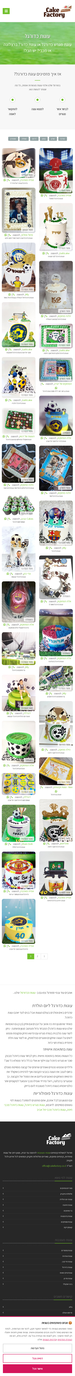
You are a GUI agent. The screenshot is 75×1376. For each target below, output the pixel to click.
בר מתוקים (68, 1210)
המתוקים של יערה (56, 370)
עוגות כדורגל (67, 1267)
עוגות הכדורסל (27, 993)
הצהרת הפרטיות (65, 1339)
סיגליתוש (56, 821)
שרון (53, 138)
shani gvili (18, 824)
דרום (34, 138)
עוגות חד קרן (67, 1261)
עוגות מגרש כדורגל (35, 1105)
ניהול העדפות (37, 1348)
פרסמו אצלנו (67, 1312)
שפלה (24, 138)
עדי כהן (19, 549)
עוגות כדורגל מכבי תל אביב (51, 1110)
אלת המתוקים (56, 416)
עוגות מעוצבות (43, 1152)
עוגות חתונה (67, 1205)
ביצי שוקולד (67, 1284)
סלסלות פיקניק (66, 1194)
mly (19, 268)
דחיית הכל (37, 1358)
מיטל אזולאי (19, 211)
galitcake (56, 227)
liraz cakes (18, 505)
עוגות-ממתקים (66, 1222)
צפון (44, 138)
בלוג (70, 1307)
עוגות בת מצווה (66, 1216)
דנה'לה (18, 693)
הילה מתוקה (56, 725)
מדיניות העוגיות (49, 1339)
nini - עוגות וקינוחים (56, 771)
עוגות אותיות (67, 1256)
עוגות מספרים (66, 1250)
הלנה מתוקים (56, 288)
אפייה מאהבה (18, 163)
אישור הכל (37, 1368)
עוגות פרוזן (68, 1278)
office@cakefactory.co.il (54, 1165)
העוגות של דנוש (19, 421)
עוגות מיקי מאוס (66, 1272)
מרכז (62, 138)
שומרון (13, 138)
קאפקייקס (68, 1227)
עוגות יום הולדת (66, 1199)
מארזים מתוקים (66, 1188)
